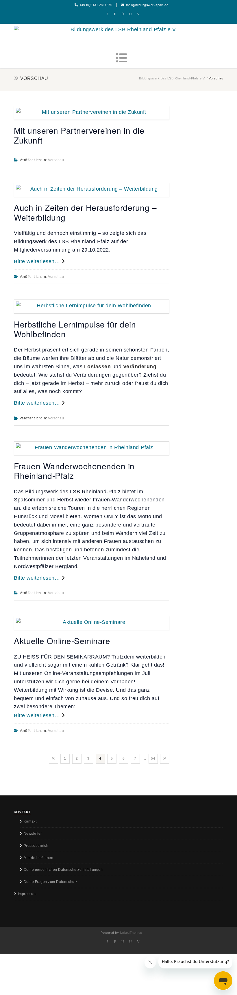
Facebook (107, 15)
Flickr (115, 15)
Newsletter (33, 834)
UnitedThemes (131, 932)
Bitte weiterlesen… (38, 261)
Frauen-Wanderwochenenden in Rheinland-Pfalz (74, 470)
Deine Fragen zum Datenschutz (50, 882)
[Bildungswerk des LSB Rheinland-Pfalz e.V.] (121, 30)
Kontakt (30, 821)
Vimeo (138, 15)
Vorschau (56, 160)
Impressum (27, 894)
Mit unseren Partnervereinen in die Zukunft (79, 135)
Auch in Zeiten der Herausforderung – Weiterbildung (85, 212)
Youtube (130, 15)
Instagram (123, 15)
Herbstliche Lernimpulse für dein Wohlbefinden (75, 329)
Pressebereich (36, 846)
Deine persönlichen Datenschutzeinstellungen (63, 870)
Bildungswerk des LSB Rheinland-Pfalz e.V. (172, 78)
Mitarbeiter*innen (38, 858)
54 (153, 758)
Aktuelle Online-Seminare (62, 640)
